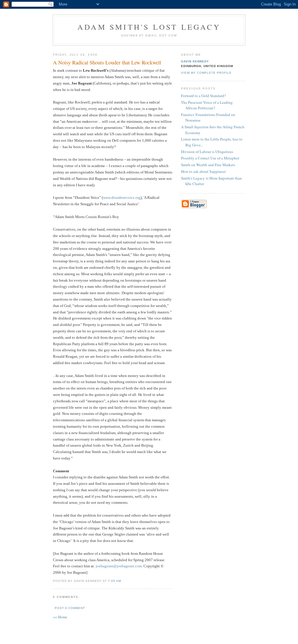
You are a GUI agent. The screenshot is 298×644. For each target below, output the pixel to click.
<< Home (60, 617)
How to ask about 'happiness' (203, 171)
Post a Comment (70, 608)
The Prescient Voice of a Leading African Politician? (207, 105)
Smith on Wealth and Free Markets (208, 164)
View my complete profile (206, 72)
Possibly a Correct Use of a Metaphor (210, 158)
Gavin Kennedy (195, 61)
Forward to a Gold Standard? (203, 95)
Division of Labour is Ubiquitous (207, 151)
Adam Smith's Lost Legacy (149, 27)
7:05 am (114, 580)
